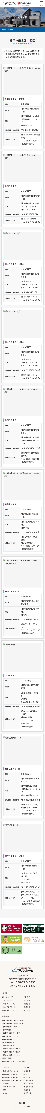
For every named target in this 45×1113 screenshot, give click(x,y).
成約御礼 (27, 1001)
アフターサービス (9, 1087)
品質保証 (6, 1084)
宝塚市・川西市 (8, 1046)
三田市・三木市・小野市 (11, 1033)
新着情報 (27, 1007)
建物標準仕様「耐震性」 (11, 1074)
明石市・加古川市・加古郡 (12, 1036)
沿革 (25, 1074)
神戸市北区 (7, 1030)
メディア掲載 (28, 1084)
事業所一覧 (28, 1093)
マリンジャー (7, 1001)
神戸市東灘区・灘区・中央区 (13, 1020)
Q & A (5, 1093)
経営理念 (27, 1077)
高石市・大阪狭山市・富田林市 (14, 1061)
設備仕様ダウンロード (11, 1071)
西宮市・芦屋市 (8, 1039)
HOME (4, 29)
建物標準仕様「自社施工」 (12, 1080)
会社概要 (27, 1071)
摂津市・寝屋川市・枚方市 (12, 1055)
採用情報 (27, 1090)
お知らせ (27, 1010)
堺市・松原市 (7, 1058)
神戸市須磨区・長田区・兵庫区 (14, 1024)
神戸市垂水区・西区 (10, 1027)
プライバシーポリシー (11, 1004)
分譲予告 (27, 1004)
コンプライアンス (9, 1007)
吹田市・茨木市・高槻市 (11, 1052)
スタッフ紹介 (28, 1080)
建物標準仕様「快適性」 (11, 1077)
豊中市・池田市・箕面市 (11, 1049)
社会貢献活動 (28, 1087)
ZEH (4, 1090)
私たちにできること (10, 1010)
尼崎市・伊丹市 (8, 1042)
